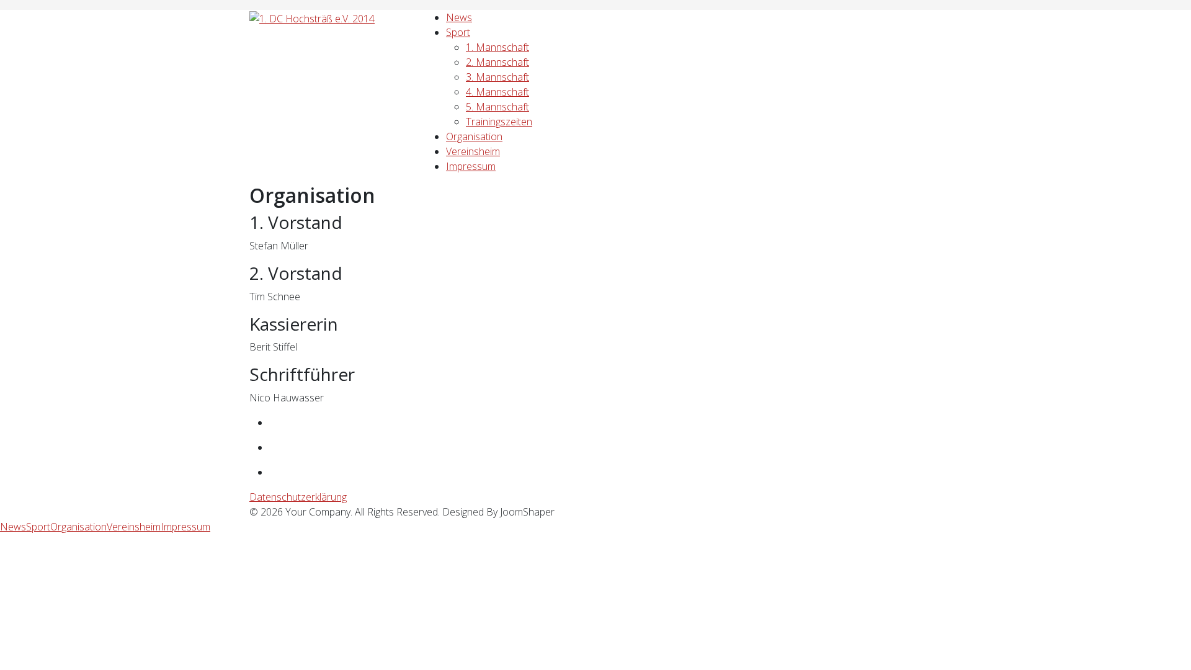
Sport (458, 32)
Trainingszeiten (499, 121)
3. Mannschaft (497, 77)
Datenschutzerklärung (298, 497)
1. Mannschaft (497, 47)
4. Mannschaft (497, 92)
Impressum (471, 166)
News (459, 17)
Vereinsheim (473, 151)
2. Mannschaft (497, 62)
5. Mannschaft (497, 107)
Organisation (474, 136)
